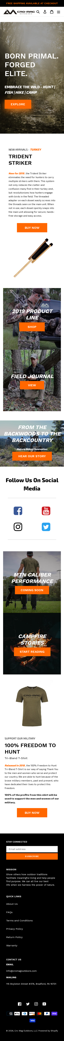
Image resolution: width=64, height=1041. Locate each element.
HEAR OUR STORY (32, 456)
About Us (12, 903)
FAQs (9, 912)
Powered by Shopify (48, 1031)
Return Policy (14, 937)
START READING (32, 652)
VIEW (32, 385)
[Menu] (58, 11)
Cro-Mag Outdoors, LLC (26, 1031)
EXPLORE (18, 104)
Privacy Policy (14, 928)
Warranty (11, 945)
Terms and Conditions (19, 920)
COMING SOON (32, 590)
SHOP (32, 327)
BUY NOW (32, 228)
